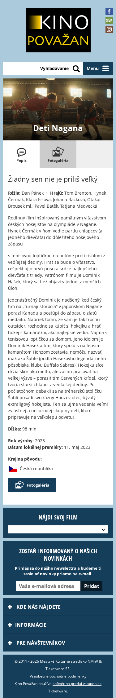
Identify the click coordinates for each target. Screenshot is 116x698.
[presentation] (21, 154)
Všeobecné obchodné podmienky (58, 676)
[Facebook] (109, 11)
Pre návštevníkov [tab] (40, 642)
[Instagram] (109, 29)
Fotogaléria (38, 485)
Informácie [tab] (30, 624)
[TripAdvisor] (109, 20)
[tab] (21, 154)
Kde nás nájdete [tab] (38, 606)
